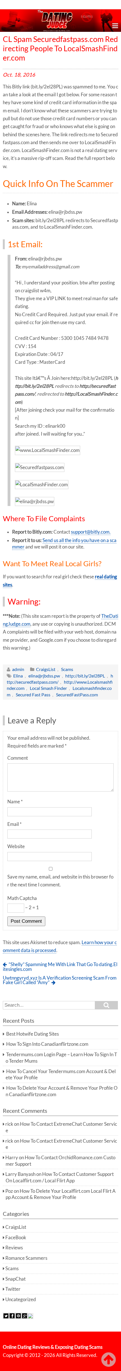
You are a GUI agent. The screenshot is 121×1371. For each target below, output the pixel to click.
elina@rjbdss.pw (44, 675)
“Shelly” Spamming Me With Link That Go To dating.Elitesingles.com (60, 967)
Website (16, 846)
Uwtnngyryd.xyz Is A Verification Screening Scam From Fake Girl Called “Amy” (59, 980)
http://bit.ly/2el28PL (85, 675)
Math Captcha (22, 898)
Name (15, 801)
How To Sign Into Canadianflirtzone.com (47, 1044)
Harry (11, 1157)
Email (14, 824)
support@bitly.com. (91, 532)
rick (9, 1124)
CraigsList (45, 669)
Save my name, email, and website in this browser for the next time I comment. (60, 881)
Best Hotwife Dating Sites (32, 1034)
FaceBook (15, 1237)
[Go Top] (109, 1359)
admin (18, 669)
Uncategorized (20, 1299)
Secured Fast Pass (33, 694)
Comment (17, 758)
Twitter (13, 1289)
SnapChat (15, 1279)
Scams (67, 669)
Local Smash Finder (48, 688)
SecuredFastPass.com (77, 694)
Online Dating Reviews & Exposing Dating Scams (52, 1347)
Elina (18, 675)
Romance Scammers (26, 1258)
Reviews (14, 1247)
